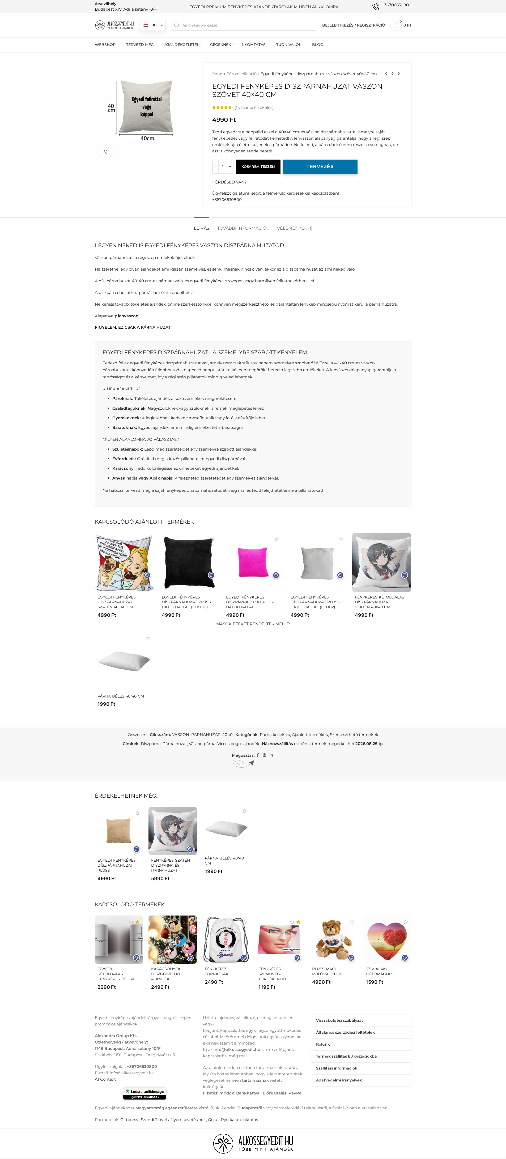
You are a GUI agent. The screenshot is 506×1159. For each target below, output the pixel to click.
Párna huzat (175, 743)
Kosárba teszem (258, 166)
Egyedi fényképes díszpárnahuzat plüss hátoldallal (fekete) (186, 602)
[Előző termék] (386, 74)
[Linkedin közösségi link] (271, 755)
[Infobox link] (126, 6)
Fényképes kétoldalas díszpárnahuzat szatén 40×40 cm (379, 602)
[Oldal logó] (115, 24)
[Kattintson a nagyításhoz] (105, 152)
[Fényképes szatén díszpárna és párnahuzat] (172, 831)
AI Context (105, 1079)
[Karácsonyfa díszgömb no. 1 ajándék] (172, 940)
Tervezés (320, 166)
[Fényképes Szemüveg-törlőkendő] (280, 940)
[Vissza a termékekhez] (392, 74)
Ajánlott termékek (310, 734)
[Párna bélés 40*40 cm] (124, 661)
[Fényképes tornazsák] (226, 940)
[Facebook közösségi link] (258, 755)
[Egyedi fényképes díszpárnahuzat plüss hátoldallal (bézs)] (119, 831)
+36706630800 (227, 199)
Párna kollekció (241, 73)
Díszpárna (151, 743)
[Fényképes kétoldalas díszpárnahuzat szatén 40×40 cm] (381, 562)
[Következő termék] (399, 74)
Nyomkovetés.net (188, 1119)
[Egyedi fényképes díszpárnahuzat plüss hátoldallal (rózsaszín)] (252, 562)
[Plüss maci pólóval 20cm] (333, 940)
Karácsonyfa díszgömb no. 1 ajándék (167, 974)
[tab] (201, 225)
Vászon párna (202, 743)
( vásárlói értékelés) (254, 107)
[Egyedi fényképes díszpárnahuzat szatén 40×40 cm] (124, 562)
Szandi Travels (155, 1119)
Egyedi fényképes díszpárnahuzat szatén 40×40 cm (116, 602)
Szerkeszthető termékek (354, 734)
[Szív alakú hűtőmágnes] (387, 940)
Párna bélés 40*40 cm (120, 696)
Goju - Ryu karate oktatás (233, 1119)
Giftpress (129, 1119)
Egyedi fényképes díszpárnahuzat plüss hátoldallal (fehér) (315, 602)
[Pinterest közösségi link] (264, 755)
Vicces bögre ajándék (238, 743)
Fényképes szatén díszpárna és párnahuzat (170, 865)
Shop (217, 73)
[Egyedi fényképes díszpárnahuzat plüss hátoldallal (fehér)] (317, 562)
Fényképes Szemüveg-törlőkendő (272, 974)
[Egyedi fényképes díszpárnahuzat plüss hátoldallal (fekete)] (188, 562)
